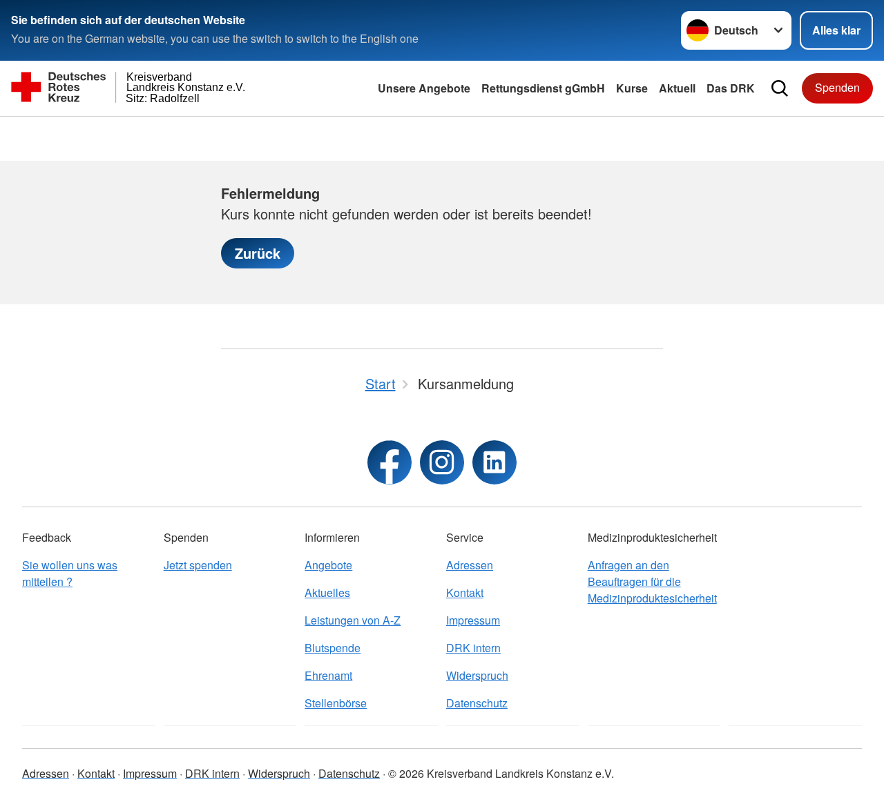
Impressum (473, 620)
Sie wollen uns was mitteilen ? (69, 573)
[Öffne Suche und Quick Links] (780, 88)
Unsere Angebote (424, 88)
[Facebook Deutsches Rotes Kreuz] (389, 462)
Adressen (469, 565)
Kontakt (464, 592)
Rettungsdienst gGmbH (543, 88)
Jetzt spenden (198, 565)
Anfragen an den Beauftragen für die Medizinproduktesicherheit (652, 581)
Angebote (328, 565)
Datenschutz (477, 703)
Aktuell (677, 88)
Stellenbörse (336, 703)
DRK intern (473, 648)
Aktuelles (327, 592)
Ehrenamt (328, 675)
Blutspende (333, 648)
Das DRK (731, 88)
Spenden (837, 87)
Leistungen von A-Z (353, 620)
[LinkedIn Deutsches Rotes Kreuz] (494, 462)
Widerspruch (477, 675)
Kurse (632, 88)
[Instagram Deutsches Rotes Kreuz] (442, 462)
